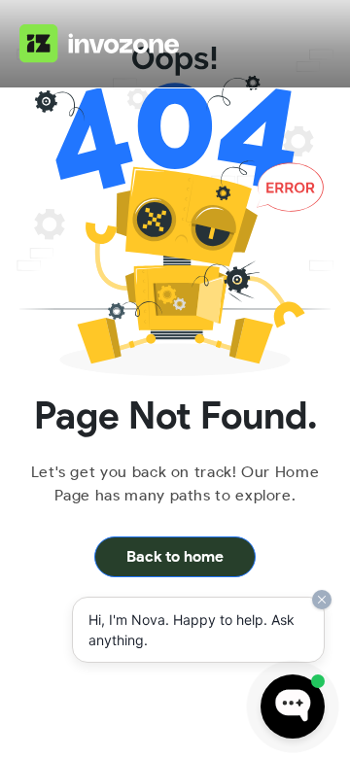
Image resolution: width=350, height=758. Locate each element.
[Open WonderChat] (293, 706)
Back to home (175, 556)
